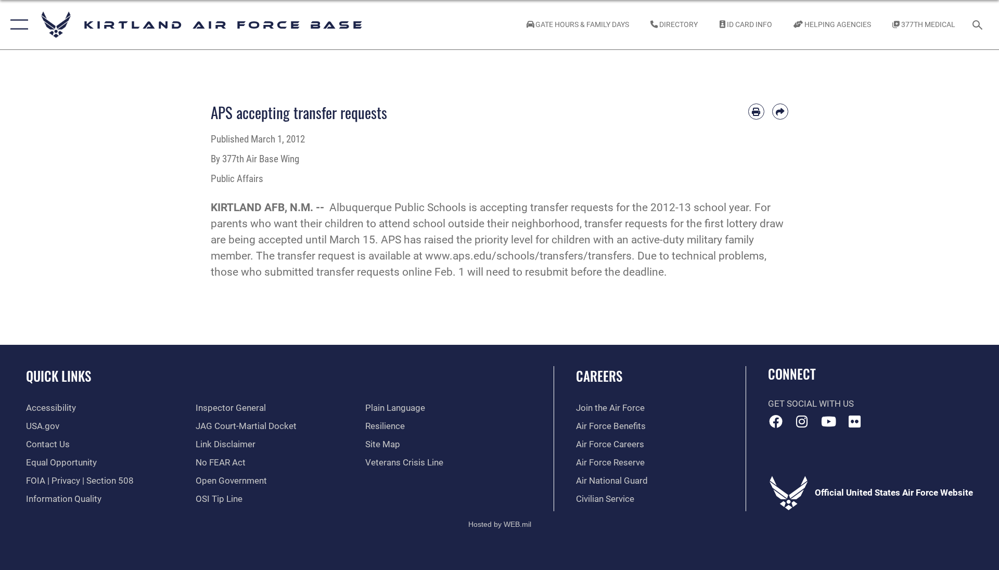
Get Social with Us (811, 404)
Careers (599, 375)
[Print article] (756, 111)
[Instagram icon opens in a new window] (802, 421)
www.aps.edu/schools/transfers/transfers (528, 256)
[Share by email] (780, 111)
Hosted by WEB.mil (499, 524)
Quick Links (58, 375)
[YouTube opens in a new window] (828, 421)
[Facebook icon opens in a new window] (776, 421)
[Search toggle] (978, 24)
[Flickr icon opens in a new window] (855, 421)
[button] (17, 24)
